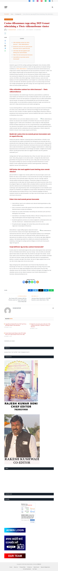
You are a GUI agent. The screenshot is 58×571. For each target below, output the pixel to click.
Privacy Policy (22, 567)
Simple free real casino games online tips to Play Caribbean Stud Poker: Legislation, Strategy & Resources (40, 325)
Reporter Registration (45, 567)
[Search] (52, 7)
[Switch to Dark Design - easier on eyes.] (52, 1)
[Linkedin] (29, 282)
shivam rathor (12, 29)
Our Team (35, 569)
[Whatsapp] (32, 282)
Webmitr (39, 564)
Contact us (29, 567)
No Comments (30, 29)
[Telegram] (5, 48)
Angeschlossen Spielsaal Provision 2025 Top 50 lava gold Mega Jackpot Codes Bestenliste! (15, 324)
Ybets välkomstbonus (22, 68)
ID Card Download (27, 569)
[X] (26, 282)
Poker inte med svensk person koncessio (22, 55)
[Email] (5, 46)
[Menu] (6, 7)
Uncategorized (8, 19)
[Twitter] (5, 43)
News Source (36, 567)
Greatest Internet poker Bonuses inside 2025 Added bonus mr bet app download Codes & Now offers (15, 333)
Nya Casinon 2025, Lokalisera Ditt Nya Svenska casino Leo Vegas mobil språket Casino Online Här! (18, 300)
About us (16, 567)
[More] (37, 282)
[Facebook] (5, 41)
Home (11, 567)
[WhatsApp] (5, 51)
